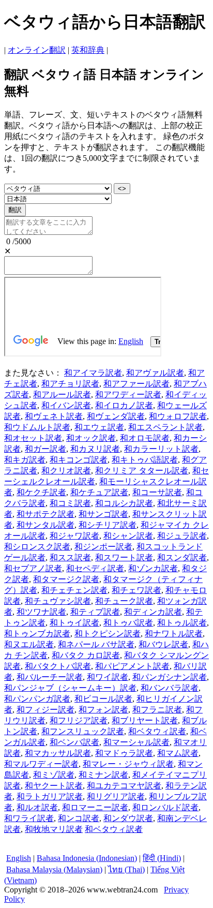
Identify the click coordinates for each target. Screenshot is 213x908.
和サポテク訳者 (45, 514)
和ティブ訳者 (95, 611)
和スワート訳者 (124, 557)
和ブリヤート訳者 (145, 720)
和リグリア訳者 (116, 796)
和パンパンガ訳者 (37, 698)
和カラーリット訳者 (161, 448)
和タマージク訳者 (66, 579)
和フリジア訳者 (79, 720)
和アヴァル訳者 (155, 372)
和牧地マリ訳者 (54, 829)
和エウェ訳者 (99, 427)
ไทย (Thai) (126, 869)
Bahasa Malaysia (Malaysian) (54, 869)
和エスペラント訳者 (165, 427)
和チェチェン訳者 (74, 590)
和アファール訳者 (136, 383)
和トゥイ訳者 (74, 622)
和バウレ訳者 (163, 644)
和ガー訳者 (45, 448)
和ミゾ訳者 (53, 774)
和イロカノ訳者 (124, 405)
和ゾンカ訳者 (153, 568)
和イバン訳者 (66, 405)
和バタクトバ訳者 (58, 666)
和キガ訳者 (24, 459)
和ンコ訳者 (78, 818)
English (18, 858)
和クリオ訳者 (66, 470)
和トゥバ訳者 (128, 622)
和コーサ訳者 (157, 492)
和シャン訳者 (128, 535)
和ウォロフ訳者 (178, 416)
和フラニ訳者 (157, 709)
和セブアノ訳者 (33, 568)
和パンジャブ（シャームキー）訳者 (70, 687)
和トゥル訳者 (182, 622)
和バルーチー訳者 (50, 677)
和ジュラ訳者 (182, 535)
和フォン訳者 (103, 709)
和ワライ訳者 (29, 818)
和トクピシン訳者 (107, 633)
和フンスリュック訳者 (82, 731)
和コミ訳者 (70, 503)
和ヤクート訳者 (54, 785)
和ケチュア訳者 (99, 492)
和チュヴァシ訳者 (58, 601)
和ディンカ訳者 (153, 611)
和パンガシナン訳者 (169, 677)
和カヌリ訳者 (95, 448)
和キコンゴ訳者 (79, 459)
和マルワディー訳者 (41, 764)
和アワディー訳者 (128, 394)
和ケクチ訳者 (41, 492)
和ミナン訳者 (103, 774)
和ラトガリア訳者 (50, 796)
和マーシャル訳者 (136, 742)
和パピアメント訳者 (132, 666)
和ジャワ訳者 (74, 535)
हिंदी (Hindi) (162, 858)
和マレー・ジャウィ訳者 (128, 764)
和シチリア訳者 (107, 524)
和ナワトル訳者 (174, 633)
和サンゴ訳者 (103, 514)
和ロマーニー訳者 (95, 807)
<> (122, 188)
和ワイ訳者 (107, 677)
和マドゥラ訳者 (124, 753)
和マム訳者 (178, 753)
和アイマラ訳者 (93, 372)
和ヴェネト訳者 (54, 416)
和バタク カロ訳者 (86, 655)
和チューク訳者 (124, 601)
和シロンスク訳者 (37, 546)
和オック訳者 (91, 438)
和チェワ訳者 (136, 590)
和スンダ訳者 (182, 557)
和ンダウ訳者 (128, 818)
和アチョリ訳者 (70, 383)
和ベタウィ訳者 (157, 731)
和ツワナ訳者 (41, 611)
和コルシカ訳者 (124, 503)
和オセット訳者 (33, 438)
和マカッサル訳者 (58, 753)
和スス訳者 (70, 557)
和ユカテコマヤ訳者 (124, 785)
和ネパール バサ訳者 (96, 644)
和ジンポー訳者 (103, 546)
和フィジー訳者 (45, 709)
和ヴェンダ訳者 (116, 416)
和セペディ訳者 (95, 568)
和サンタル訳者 (45, 524)
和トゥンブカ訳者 (37, 633)
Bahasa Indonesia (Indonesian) (87, 858)
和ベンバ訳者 (74, 742)
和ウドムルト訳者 (37, 427)
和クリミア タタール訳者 (141, 470)
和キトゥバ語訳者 (145, 459)
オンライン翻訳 (37, 50)
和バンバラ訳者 (170, 687)
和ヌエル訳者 (29, 644)
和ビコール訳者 (103, 698)
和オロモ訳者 (145, 438)
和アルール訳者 (62, 394)
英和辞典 (87, 50)
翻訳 (15, 210)
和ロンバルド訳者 (165, 807)
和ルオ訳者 (37, 807)
